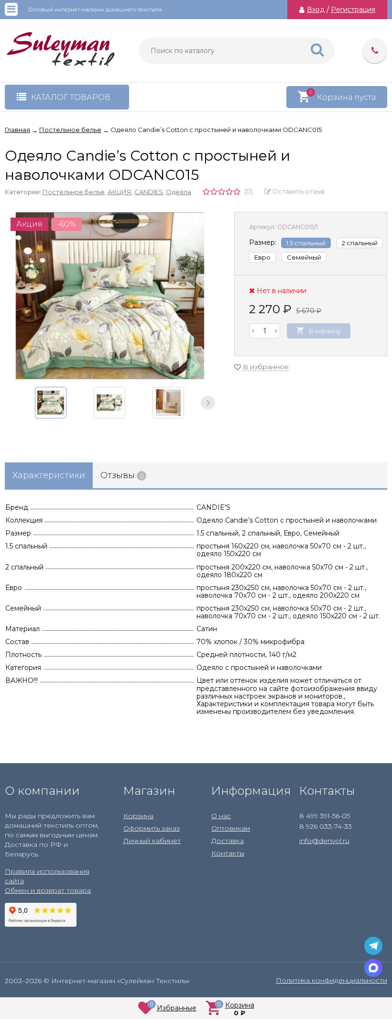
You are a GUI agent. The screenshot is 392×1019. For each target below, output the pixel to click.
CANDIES (148, 192)
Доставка (227, 840)
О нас (221, 815)
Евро (262, 257)
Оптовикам (230, 828)
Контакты (227, 853)
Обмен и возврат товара (48, 890)
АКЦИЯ (119, 192)
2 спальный (360, 243)
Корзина (138, 815)
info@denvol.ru (324, 840)
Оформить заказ (151, 828)
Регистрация (353, 9)
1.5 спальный (306, 243)
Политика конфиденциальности (331, 980)
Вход (316, 9)
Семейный (304, 257)
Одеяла (178, 192)
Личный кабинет (152, 840)
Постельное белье (74, 192)
